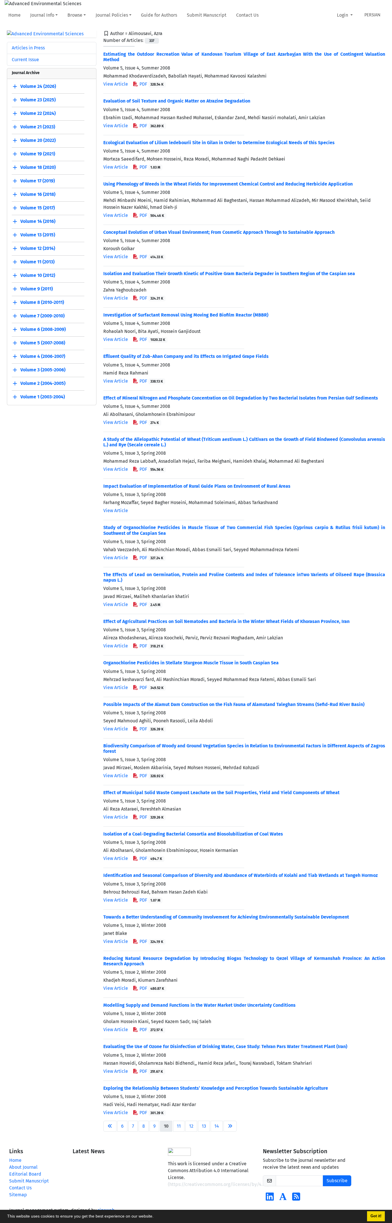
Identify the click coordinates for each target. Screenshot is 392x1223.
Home (14, 15)
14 (216, 1126)
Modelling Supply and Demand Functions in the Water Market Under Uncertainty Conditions (199, 1005)
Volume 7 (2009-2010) (42, 316)
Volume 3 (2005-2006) (42, 370)
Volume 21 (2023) (37, 127)
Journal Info (42, 15)
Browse (74, 15)
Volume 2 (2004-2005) (42, 383)
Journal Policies (112, 15)
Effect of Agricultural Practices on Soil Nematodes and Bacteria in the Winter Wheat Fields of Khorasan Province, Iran (226, 621)
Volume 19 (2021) (37, 154)
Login (343, 15)
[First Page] (110, 1126)
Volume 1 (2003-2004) (42, 397)
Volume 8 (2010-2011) (42, 302)
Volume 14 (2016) (37, 221)
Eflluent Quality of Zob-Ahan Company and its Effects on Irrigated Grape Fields (186, 356)
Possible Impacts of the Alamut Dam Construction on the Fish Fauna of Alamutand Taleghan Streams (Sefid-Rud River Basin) (233, 704)
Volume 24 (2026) (38, 86)
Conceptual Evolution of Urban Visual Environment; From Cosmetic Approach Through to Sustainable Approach (219, 232)
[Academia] (283, 1198)
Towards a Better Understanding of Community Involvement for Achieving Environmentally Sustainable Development (226, 917)
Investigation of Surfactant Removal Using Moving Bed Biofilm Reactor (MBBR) (185, 315)
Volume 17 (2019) (37, 181)
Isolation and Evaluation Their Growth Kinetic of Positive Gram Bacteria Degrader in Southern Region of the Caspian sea (229, 273)
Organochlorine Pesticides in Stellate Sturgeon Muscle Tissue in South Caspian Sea (191, 662)
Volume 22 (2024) (38, 113)
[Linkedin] (270, 1198)
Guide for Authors (159, 15)
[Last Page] (230, 1126)
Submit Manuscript (206, 15)
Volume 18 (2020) (38, 167)
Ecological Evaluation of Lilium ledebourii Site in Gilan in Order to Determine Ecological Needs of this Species (219, 142)
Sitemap (18, 1194)
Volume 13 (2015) (37, 235)
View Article (115, 84)
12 (191, 1126)
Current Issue (25, 59)
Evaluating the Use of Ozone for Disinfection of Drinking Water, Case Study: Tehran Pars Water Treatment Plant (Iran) (225, 1046)
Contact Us (247, 15)
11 (179, 1126)
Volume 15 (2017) (37, 208)
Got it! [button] (375, 1216)
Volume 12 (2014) (37, 248)
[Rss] (296, 1198)
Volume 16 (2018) (37, 194)
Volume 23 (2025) (38, 100)
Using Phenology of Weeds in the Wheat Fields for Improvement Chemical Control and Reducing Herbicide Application (228, 184)
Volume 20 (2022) (38, 140)
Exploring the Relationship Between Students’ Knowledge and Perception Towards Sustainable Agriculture (215, 1088)
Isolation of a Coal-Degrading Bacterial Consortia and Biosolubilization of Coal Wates (193, 834)
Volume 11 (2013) (37, 262)
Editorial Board (25, 1174)
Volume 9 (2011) (36, 289)
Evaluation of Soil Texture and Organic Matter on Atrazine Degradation (176, 101)
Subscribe (337, 1180)
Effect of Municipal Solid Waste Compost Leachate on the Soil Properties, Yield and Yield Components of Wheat (221, 792)
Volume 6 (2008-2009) (43, 329)
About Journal (23, 1167)
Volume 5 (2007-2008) (42, 343)
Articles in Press (28, 48)
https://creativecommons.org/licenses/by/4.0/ (218, 1184)
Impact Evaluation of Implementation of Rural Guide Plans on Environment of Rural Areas (196, 486)
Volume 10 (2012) (37, 275)
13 (204, 1126)
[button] (155, 1217)
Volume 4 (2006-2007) (42, 356)
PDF (151, 84)
